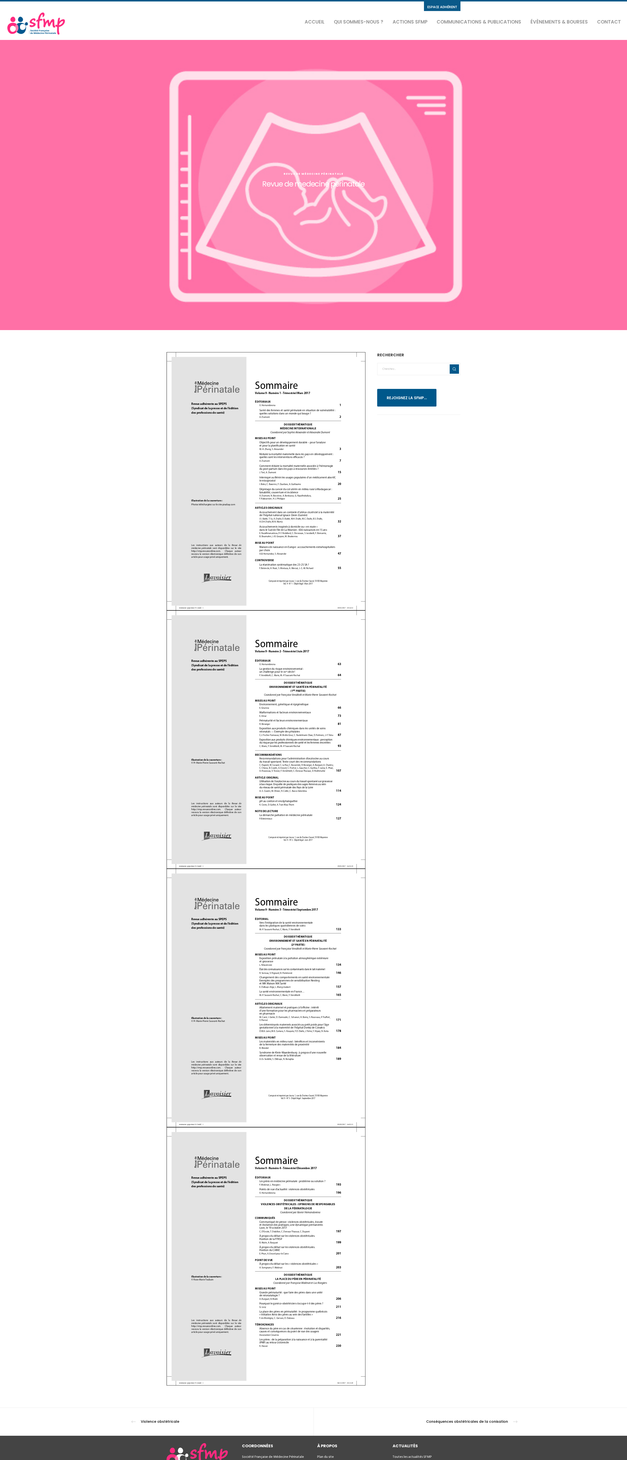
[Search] (454, 369)
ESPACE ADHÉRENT (442, 7)
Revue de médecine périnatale (313, 174)
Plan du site (325, 1457)
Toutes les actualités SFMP (412, 1457)
